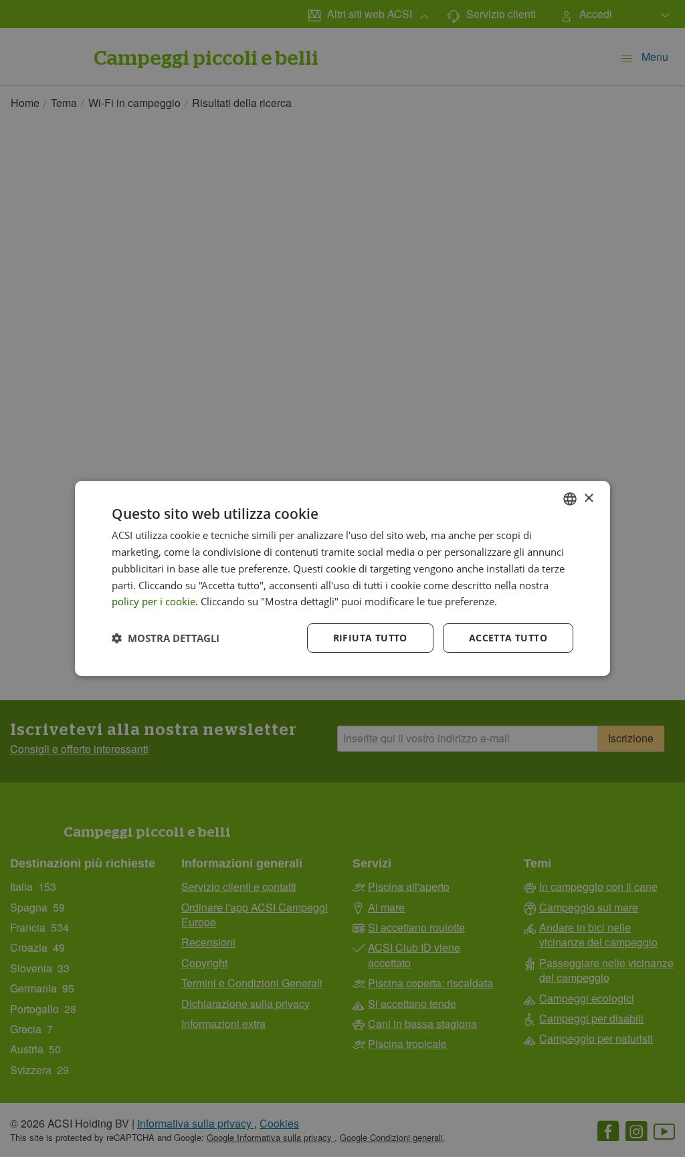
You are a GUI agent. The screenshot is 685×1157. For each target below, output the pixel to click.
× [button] (588, 498)
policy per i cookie (153, 601)
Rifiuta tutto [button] (370, 637)
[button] (165, 638)
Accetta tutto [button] (508, 637)
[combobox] (570, 499)
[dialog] (342, 578)
